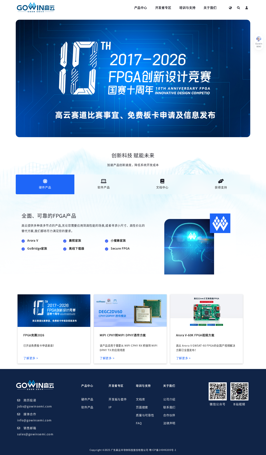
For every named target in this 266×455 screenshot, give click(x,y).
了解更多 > (30, 358)
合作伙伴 (169, 415)
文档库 (140, 399)
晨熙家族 (75, 240)
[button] (258, 42)
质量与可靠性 (145, 415)
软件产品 (87, 407)
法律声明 (169, 423)
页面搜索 (142, 407)
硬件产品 (87, 399)
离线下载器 (76, 248)
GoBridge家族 (37, 248)
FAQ (139, 423)
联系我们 (169, 407)
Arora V (32, 240)
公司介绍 (169, 399)
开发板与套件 (118, 399)
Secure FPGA (120, 248)
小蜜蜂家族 (118, 240)
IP (110, 407)
